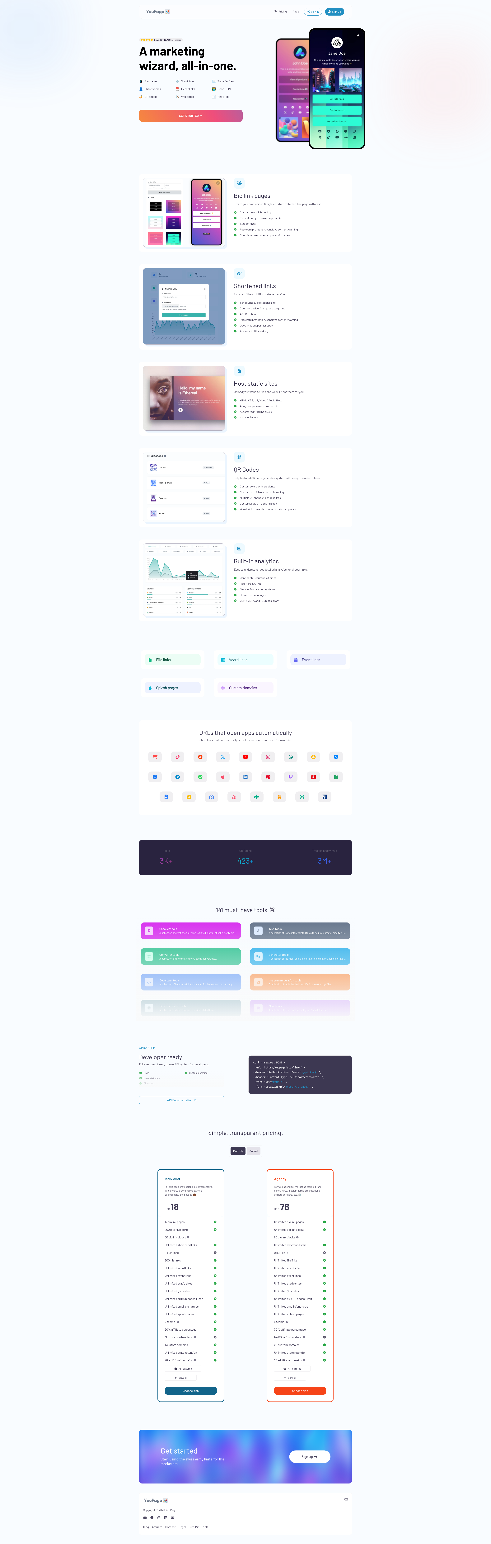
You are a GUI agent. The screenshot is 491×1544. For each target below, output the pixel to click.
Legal (182, 1527)
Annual (253, 1151)
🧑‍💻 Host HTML (222, 89)
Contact (170, 1527)
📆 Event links (185, 89)
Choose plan (191, 1390)
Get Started (189, 115)
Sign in (314, 11)
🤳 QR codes (148, 96)
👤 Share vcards (150, 89)
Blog (146, 1527)
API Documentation (180, 1100)
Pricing (282, 11)
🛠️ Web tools (184, 96)
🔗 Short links (185, 81)
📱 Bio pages (148, 81)
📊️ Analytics (220, 96)
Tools (296, 11)
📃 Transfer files (223, 81)
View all (182, 1377)
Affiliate (157, 1527)
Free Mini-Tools (198, 1527)
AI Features (185, 1368)
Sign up (336, 11)
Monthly (238, 1151)
